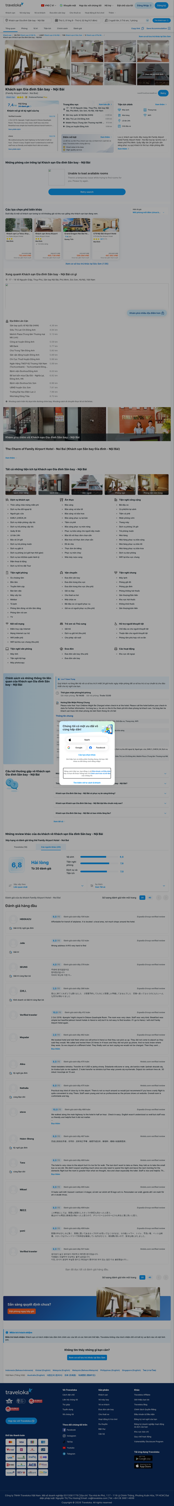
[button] (87, 755)
